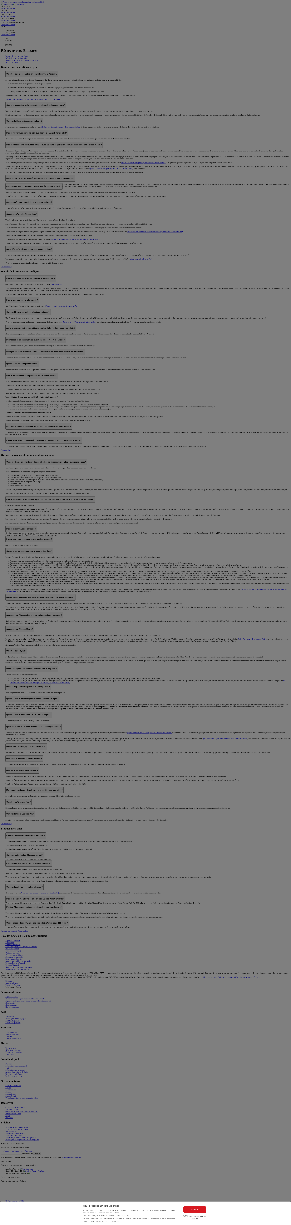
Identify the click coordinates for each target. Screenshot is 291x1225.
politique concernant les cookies (107, 1221)
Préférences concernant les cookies (194, 1217)
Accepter (195, 1209)
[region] (145, 1213)
